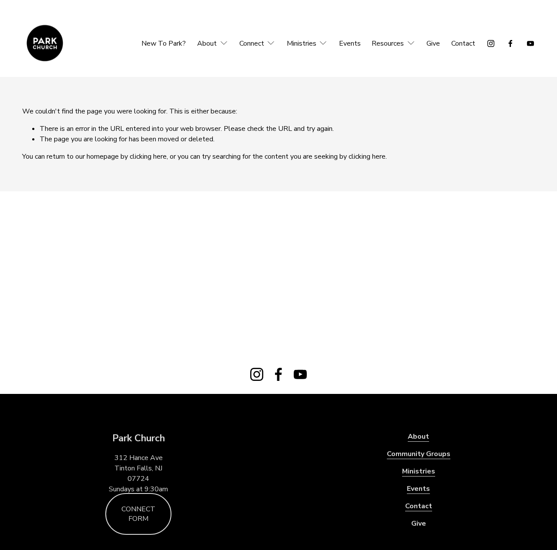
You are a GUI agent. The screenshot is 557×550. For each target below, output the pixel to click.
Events (350, 43)
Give (433, 43)
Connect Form (138, 513)
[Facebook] (510, 43)
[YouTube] (530, 43)
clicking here (148, 156)
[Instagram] (491, 43)
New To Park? (163, 43)
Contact (463, 43)
